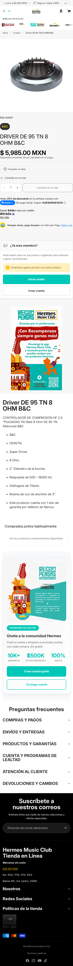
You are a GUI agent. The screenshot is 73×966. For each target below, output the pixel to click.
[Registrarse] (65, 828)
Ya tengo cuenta (36, 684)
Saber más (66, 225)
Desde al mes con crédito (18, 214)
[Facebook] (27, 961)
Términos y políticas (36, 953)
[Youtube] (40, 961)
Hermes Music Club (40, 946)
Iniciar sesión (36, 279)
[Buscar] (11, 11)
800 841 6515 (10, 868)
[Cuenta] (61, 11)
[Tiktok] (45, 961)
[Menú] (4, 11)
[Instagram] (33, 961)
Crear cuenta (36, 290)
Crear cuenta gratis (36, 671)
